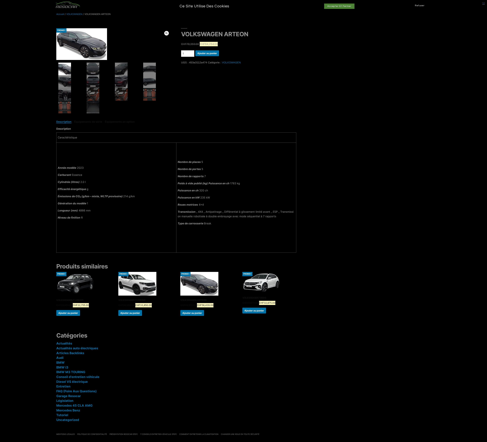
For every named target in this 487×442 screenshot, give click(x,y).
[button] (483, 3)
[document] (243, 221)
